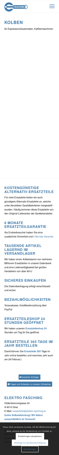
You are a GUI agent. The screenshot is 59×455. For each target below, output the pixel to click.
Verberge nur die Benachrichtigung (30, 442)
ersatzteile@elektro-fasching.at (29, 411)
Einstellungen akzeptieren (30, 436)
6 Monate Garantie (43, 236)
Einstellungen (30, 449)
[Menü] (50, 6)
